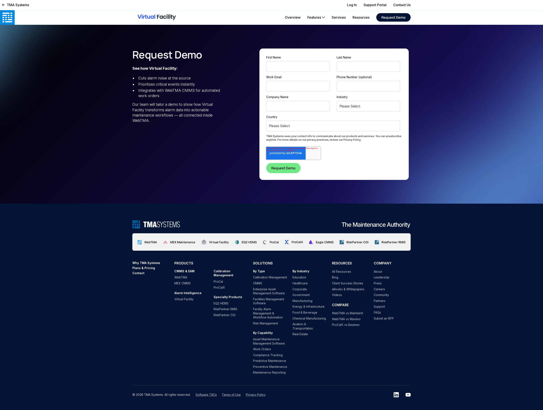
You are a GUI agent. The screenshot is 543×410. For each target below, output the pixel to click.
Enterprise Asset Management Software (269, 291)
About (378, 271)
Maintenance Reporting (269, 372)
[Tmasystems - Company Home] (156, 224)
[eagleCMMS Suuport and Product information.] (321, 242)
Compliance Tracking (268, 355)
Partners (379, 301)
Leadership (381, 277)
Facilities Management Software (268, 301)
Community (381, 295)
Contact (138, 273)
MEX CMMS (182, 283)
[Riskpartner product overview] (354, 242)
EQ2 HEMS (221, 303)
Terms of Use (231, 394)
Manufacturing (302, 301)
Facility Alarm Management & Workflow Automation (268, 313)
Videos (337, 295)
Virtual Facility (183, 299)
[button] (316, 17)
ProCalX (219, 287)
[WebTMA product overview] (147, 242)
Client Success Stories (347, 283)
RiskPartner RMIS (225, 309)
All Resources (341, 271)
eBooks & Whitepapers (348, 289)
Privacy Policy (352, 139)
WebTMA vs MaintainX (347, 313)
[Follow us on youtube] (408, 394)
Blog (335, 277)
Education (299, 277)
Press (378, 283)
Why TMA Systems (146, 263)
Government (301, 295)
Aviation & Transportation (302, 326)
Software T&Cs (206, 394)
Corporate (299, 289)
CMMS (257, 283)
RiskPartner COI (224, 315)
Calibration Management (270, 277)
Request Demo (393, 17)
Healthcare (300, 283)
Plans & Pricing (143, 268)
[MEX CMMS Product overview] (179, 242)
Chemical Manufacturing (309, 318)
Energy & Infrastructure (308, 306)
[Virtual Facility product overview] (215, 242)
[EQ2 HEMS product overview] (246, 242)
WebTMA (180, 277)
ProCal (218, 281)
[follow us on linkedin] (396, 394)
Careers (379, 289)
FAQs (377, 312)
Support (379, 306)
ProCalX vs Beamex (346, 325)
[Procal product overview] (271, 242)
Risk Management (265, 323)
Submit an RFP (384, 318)
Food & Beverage (304, 312)
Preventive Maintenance (270, 366)
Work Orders (262, 349)
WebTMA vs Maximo (346, 319)
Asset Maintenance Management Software (269, 341)
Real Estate (300, 334)
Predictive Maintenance (269, 361)
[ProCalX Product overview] (294, 242)
